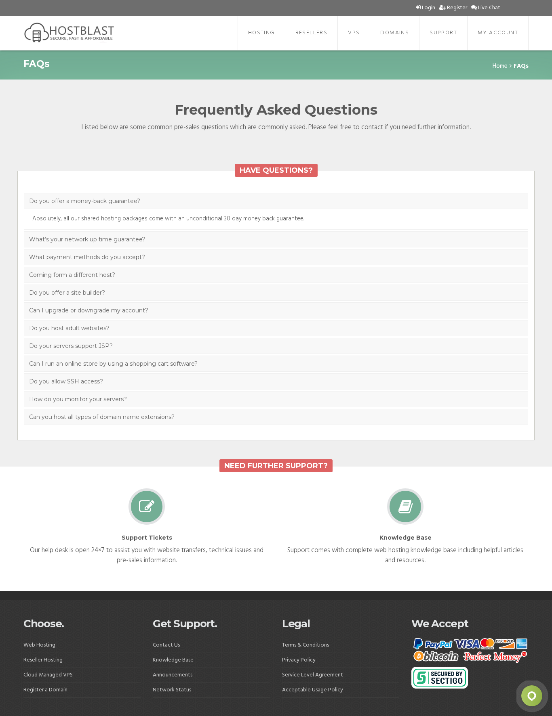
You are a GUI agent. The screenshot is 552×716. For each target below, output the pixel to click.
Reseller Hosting (43, 660)
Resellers (311, 33)
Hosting (261, 33)
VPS (354, 33)
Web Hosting (39, 645)
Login (428, 8)
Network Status (172, 690)
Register (456, 8)
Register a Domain (45, 690)
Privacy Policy (299, 660)
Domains (394, 33)
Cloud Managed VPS (48, 675)
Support (443, 33)
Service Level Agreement (312, 675)
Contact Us (166, 645)
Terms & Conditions (305, 645)
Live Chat (488, 8)
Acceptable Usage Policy (313, 690)
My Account (498, 33)
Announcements (172, 675)
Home (500, 66)
